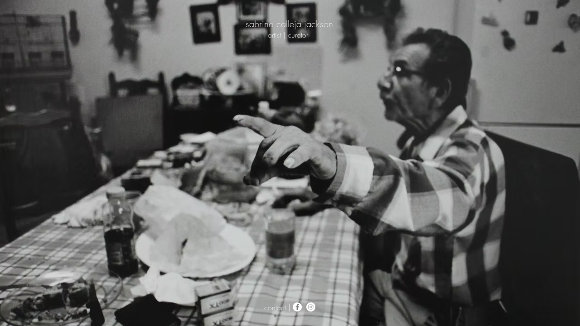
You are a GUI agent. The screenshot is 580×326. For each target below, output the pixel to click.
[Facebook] (297, 307)
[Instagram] (310, 307)
